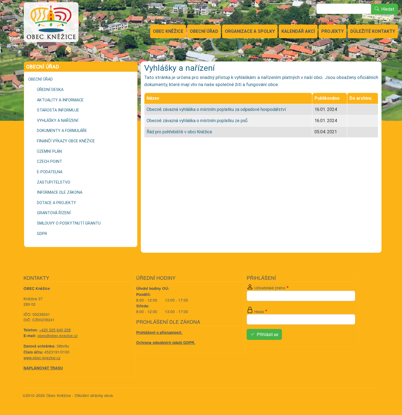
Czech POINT (49, 161)
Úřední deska (50, 89)
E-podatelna (49, 172)
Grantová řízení (54, 213)
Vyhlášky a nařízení (57, 120)
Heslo (259, 311)
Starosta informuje (58, 110)
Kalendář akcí (298, 31)
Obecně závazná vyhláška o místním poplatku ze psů (197, 120)
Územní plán (49, 151)
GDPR (42, 233)
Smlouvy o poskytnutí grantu (69, 223)
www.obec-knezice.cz (42, 357)
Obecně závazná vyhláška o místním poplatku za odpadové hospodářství (216, 109)
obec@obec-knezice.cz (57, 335)
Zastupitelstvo (53, 182)
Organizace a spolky (250, 31)
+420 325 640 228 (55, 329)
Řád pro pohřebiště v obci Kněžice (179, 131)
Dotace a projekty (56, 203)
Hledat (387, 9)
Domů (36, 53)
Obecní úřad (204, 31)
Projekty (332, 31)
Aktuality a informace (60, 100)
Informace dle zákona (59, 192)
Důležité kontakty (372, 31)
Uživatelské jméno (270, 287)
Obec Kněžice (168, 31)
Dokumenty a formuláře (62, 130)
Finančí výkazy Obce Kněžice (66, 141)
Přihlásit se (267, 334)
